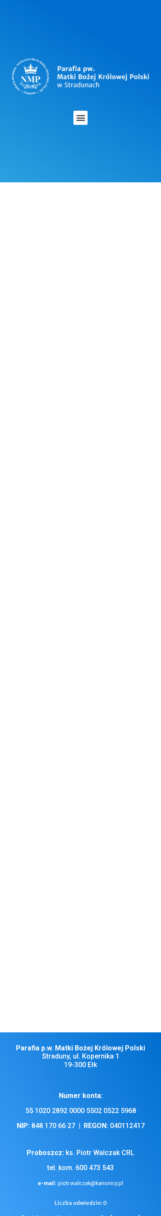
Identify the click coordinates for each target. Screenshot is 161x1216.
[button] (80, 118)
